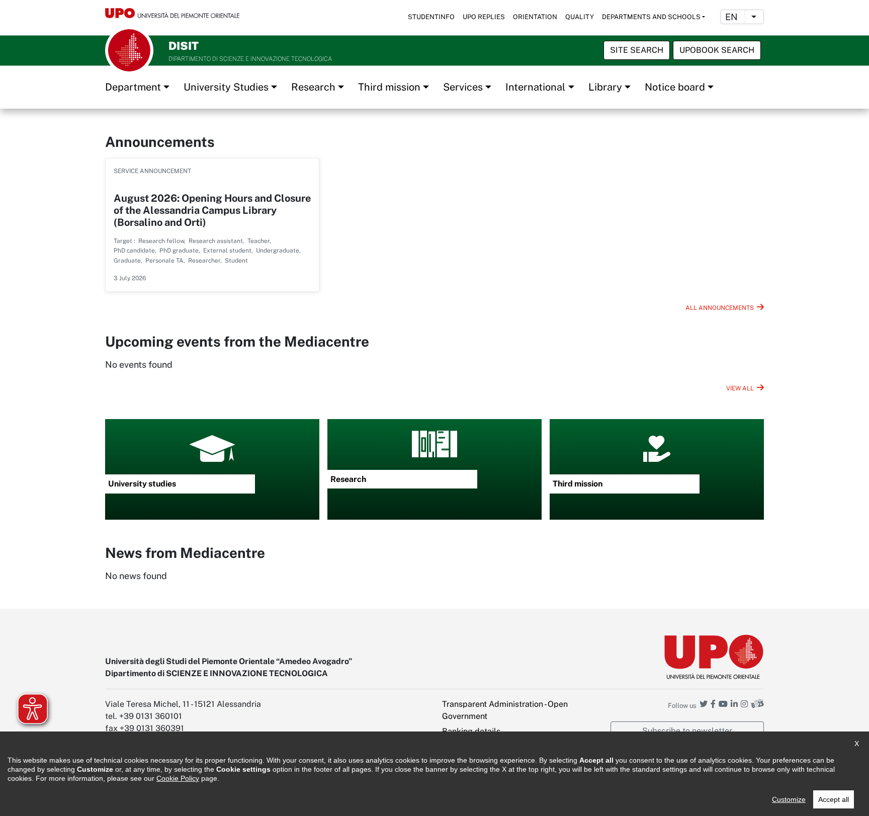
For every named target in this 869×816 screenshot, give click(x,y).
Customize (789, 799)
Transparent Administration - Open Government (505, 710)
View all (740, 388)
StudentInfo (431, 17)
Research (313, 87)
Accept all (833, 799)
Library (605, 87)
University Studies (226, 87)
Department (133, 87)
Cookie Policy (177, 778)
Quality (579, 17)
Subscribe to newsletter (687, 731)
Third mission (389, 87)
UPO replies (484, 17)
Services (463, 87)
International (535, 87)
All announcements (719, 307)
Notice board (675, 87)
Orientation (535, 17)
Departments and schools (651, 17)
